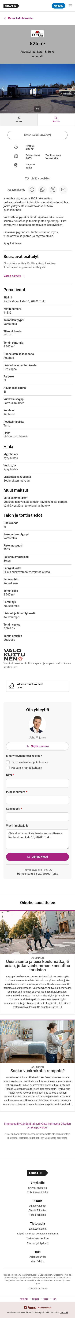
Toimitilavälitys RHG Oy (37, 870)
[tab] (19, 120)
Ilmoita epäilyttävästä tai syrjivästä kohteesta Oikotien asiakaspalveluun (37, 1125)
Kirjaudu (58, 5)
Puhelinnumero (16, 792)
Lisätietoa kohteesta (15, 436)
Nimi (10, 775)
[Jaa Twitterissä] (52, 189)
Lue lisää (64, 1312)
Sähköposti (14, 808)
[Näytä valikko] (70, 6)
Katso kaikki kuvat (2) (37, 135)
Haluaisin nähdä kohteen (26, 767)
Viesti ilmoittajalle (17, 825)
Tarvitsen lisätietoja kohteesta (29, 762)
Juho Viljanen (37, 737)
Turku (29, 167)
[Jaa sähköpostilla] (63, 189)
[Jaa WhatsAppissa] (42, 189)
